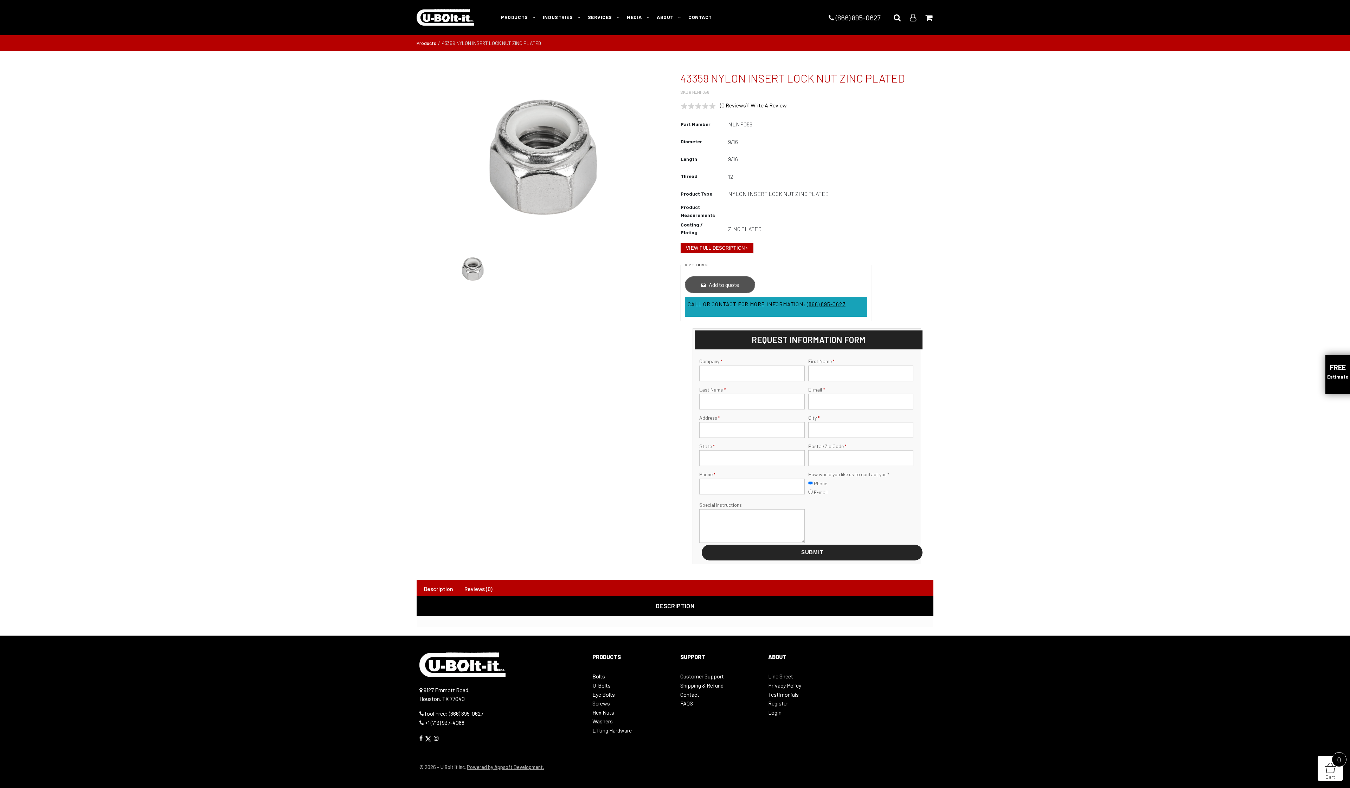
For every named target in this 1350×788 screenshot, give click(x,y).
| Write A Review (767, 105)
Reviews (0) (478, 588)
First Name (821, 361)
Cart (1333, 768)
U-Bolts (601, 685)
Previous (407, 160)
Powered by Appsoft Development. (505, 767)
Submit (812, 552)
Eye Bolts (603, 694)
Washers (602, 721)
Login (775, 712)
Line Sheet (780, 676)
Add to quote (723, 284)
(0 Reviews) (733, 105)
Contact (689, 694)
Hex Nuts (603, 712)
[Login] (913, 17)
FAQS (686, 703)
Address (709, 418)
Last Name (712, 390)
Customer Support (702, 676)
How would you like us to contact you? (848, 474)
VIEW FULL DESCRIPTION (715, 248)
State (707, 446)
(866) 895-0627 (857, 17)
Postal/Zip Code (827, 446)
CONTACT (700, 17)
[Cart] (928, 17)
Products (426, 43)
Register (778, 703)
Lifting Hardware (612, 730)
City (813, 418)
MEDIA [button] (635, 17)
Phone (707, 474)
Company (710, 361)
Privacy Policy (784, 685)
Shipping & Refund (702, 685)
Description (438, 588)
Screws (601, 703)
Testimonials (783, 694)
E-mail (816, 390)
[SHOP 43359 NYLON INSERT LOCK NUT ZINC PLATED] (543, 157)
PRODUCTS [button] (515, 17)
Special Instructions (720, 505)
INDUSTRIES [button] (558, 17)
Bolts (598, 676)
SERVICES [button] (600, 17)
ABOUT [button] (666, 17)
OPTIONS (696, 265)
